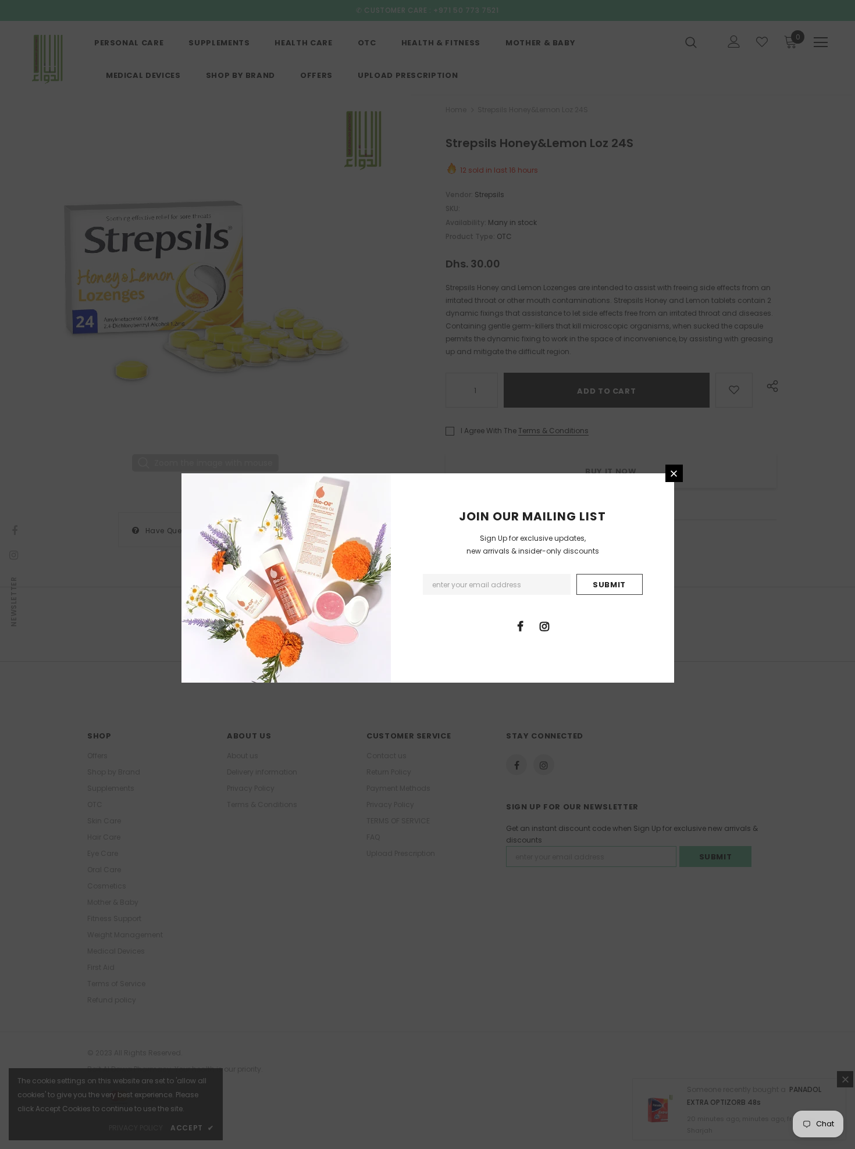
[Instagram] (544, 625)
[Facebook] (520, 625)
